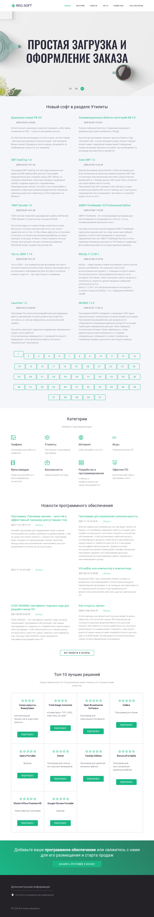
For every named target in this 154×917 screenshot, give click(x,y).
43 (100, 387)
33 (111, 376)
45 (123, 387)
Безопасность (54, 469)
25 (19, 376)
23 (122, 366)
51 (100, 397)
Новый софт (119, 6)
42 (88, 387)
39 (53, 387)
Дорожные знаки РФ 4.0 (26, 117)
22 (111, 366)
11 (112, 356)
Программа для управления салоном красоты (108, 516)
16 (42, 366)
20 (88, 366)
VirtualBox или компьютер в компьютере (105, 568)
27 (42, 376)
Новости (93, 6)
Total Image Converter (60, 705)
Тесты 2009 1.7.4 (21, 254)
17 (54, 366)
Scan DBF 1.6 (87, 159)
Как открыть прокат (92, 605)
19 (76, 366)
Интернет (85, 444)
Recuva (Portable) (126, 755)
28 (53, 376)
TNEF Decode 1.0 (21, 205)
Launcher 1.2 (19, 303)
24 (134, 366)
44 (111, 387)
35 (134, 376)
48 (65, 397)
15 (31, 366)
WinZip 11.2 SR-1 (89, 254)
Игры (116, 444)
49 (77, 397)
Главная (67, 6)
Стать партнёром (136, 6)
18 (65, 366)
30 (77, 376)
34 (123, 376)
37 (30, 387)
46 (134, 387)
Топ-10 (105, 6)
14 (19, 366)
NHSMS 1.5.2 (86, 303)
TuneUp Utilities (93, 755)
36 (19, 387)
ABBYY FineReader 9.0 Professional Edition (105, 205)
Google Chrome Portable (60, 803)
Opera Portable (28, 755)
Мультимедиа (20, 469)
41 (77, 387)
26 (30, 376)
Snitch (60, 755)
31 (88, 376)
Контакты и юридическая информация (34, 895)
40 (65, 387)
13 (134, 356)
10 (101, 356)
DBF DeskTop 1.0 (21, 159)
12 (123, 356)
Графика (16, 444)
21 (99, 366)
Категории (80, 6)
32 (100, 376)
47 (54, 397)
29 (65, 376)
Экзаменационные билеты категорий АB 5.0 (107, 117)
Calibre (126, 705)
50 (88, 397)
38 (42, 387)
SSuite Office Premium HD (28, 803)
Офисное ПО (120, 469)
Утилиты (50, 444)
